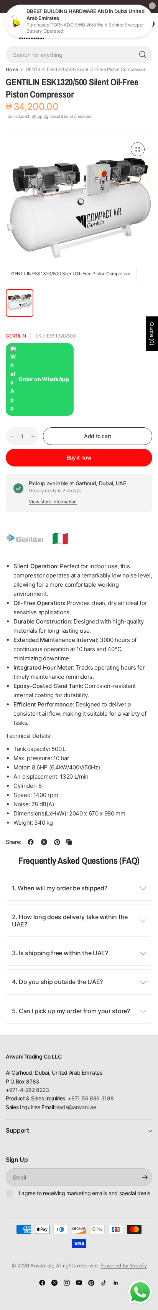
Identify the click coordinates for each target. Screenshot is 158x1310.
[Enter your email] (144, 1177)
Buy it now (79, 457)
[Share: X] (44, 842)
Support (17, 1130)
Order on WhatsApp (43, 379)
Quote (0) (152, 333)
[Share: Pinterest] (57, 842)
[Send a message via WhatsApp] (140, 1292)
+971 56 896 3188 (91, 1098)
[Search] (142, 54)
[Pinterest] (91, 1283)
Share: (13, 842)
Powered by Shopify (123, 1265)
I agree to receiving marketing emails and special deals (84, 1193)
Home (12, 69)
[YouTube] (79, 1283)
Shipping (39, 116)
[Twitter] (54, 1283)
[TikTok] (103, 1283)
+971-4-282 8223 (27, 1090)
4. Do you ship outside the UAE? (57, 982)
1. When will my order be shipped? (59, 888)
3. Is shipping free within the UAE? (60, 953)
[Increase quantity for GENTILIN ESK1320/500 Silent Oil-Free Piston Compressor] (33, 436)
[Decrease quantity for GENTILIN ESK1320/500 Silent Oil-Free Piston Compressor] (12, 436)
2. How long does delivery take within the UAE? (70, 920)
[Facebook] (42, 1283)
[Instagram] (67, 1283)
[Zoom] (138, 149)
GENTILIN (16, 336)
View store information (53, 501)
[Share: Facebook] (31, 842)
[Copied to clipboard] (69, 842)
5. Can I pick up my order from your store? (71, 1011)
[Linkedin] (116, 1283)
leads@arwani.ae (75, 1107)
